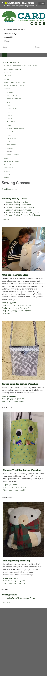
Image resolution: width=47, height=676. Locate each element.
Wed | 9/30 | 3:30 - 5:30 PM (23, 392)
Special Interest (13, 155)
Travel (6, 178)
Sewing (9, 151)
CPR (8, 102)
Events (6, 158)
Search (37, 47)
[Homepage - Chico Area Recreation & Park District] (23, 16)
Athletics (7, 76)
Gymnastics (11, 122)
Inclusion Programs (11, 161)
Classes (7, 89)
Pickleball (11, 141)
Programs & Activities (10, 62)
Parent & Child (12, 138)
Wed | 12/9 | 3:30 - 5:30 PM (23, 571)
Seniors (9, 148)
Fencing (10, 112)
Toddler (7, 174)
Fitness (9, 115)
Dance (9, 105)
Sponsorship (8, 168)
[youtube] (31, 24)
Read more (6, 219)
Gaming (9, 118)
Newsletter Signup (11, 33)
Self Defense (11, 145)
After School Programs (12, 69)
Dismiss (42, 3)
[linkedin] (36, 24)
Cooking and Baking (14, 99)
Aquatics (7, 72)
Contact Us (8, 37)
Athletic (10, 92)
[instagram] (40, 24)
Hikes (9, 125)
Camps (6, 79)
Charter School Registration (14, 82)
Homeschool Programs (15, 128)
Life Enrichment (13, 132)
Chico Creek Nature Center (14, 85)
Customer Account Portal (14, 30)
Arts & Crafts (12, 95)
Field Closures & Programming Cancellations (20, 66)
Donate (7, 41)
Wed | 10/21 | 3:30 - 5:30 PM (23, 479)
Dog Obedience (12, 108)
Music (9, 135)
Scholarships (9, 164)
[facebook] (44, 24)
